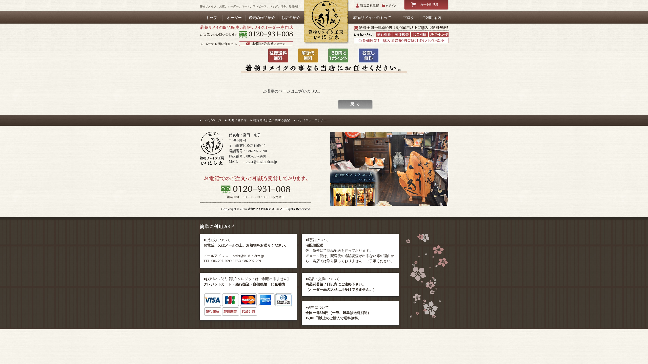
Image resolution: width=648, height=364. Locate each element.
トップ (211, 18)
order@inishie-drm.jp (261, 162)
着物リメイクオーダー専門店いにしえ (325, 22)
